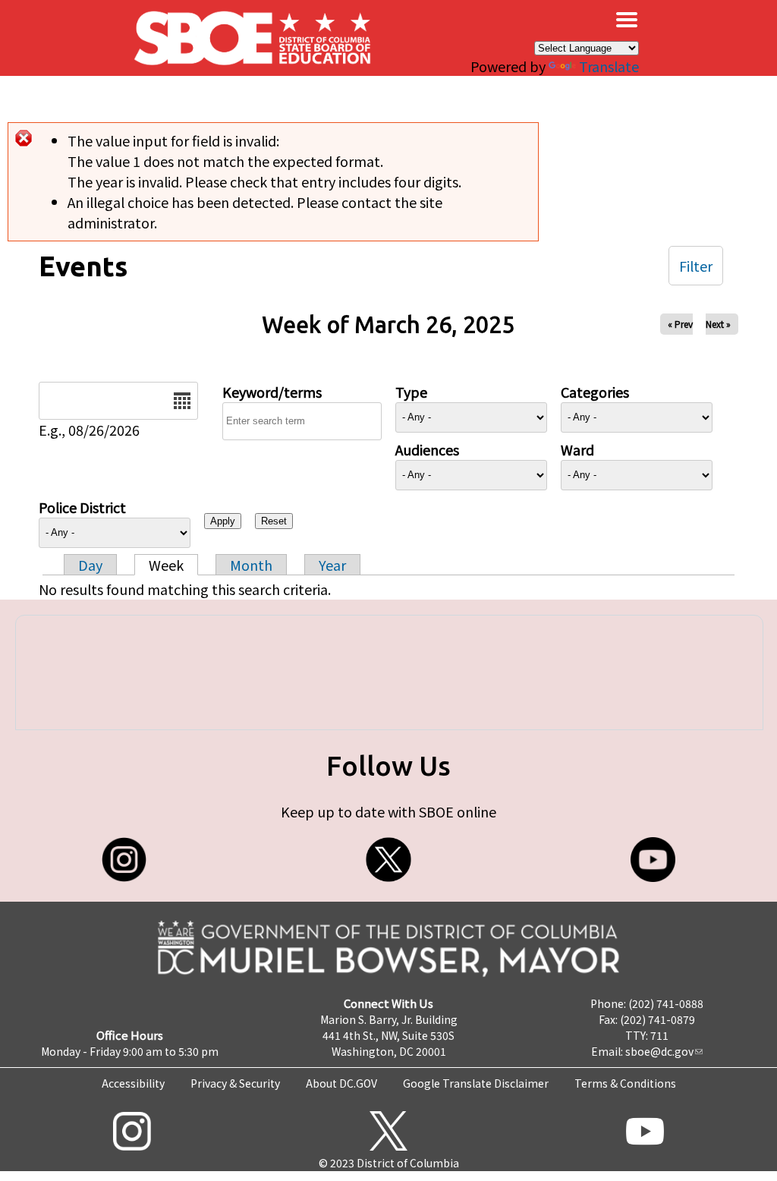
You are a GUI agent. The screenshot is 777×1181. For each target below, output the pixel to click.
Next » (718, 323)
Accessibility (133, 1083)
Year (332, 565)
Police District (82, 507)
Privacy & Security (235, 1083)
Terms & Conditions (625, 1083)
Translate (609, 66)
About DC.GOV (341, 1083)
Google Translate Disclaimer (476, 1083)
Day (90, 565)
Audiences (427, 449)
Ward (577, 449)
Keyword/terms (272, 392)
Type (411, 392)
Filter (696, 266)
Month (251, 565)
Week (166, 565)
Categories (595, 392)
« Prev (680, 323)
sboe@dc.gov (659, 1051)
